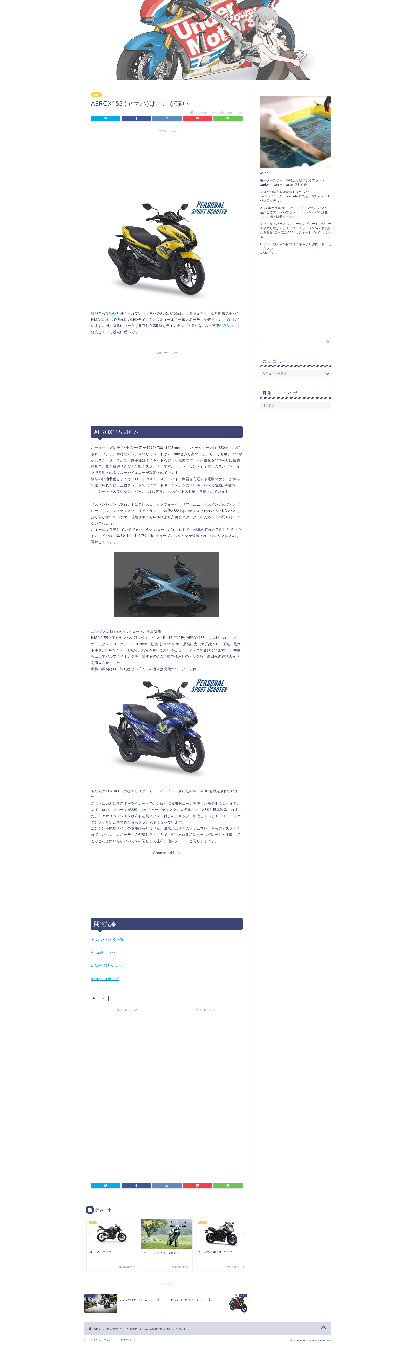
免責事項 (126, 1339)
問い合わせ (270, 253)
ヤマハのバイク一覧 (107, 939)
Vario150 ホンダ (105, 979)
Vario (232, 325)
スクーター (101, 998)
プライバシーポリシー (101, 1339)
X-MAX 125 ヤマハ (106, 965)
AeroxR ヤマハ (103, 952)
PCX (220, 325)
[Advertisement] (167, 164)
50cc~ (96, 94)
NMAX (111, 313)
